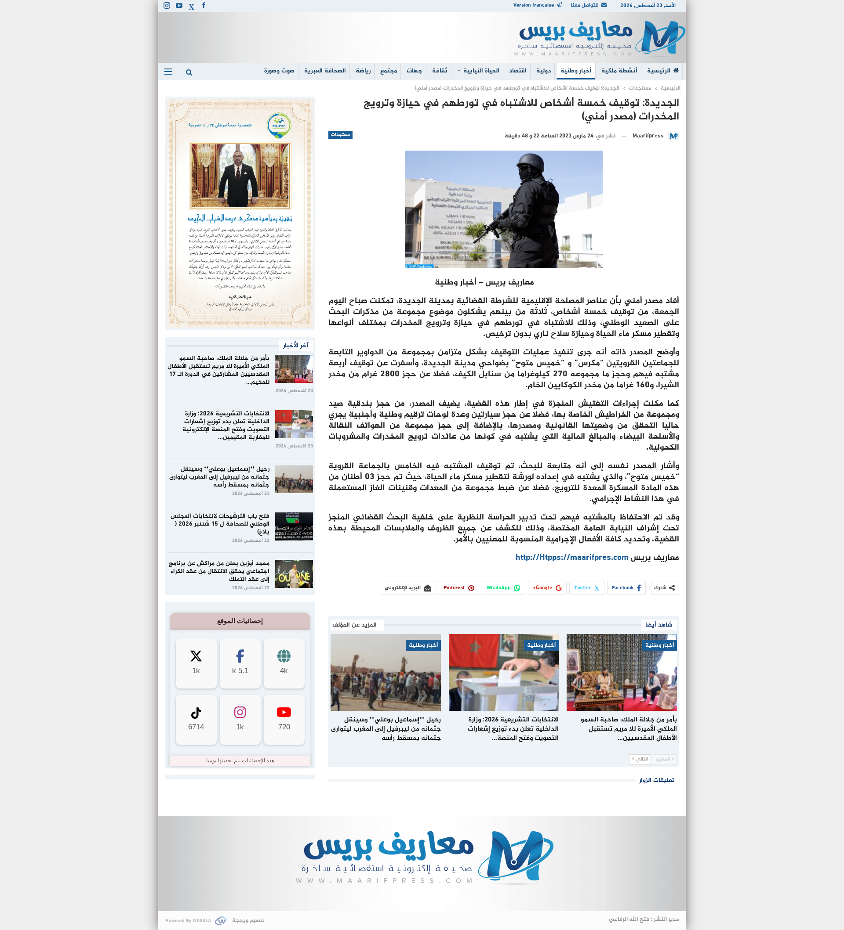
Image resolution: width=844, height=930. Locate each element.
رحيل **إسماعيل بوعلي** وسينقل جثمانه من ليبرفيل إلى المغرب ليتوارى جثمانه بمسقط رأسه (219, 477)
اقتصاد (518, 71)
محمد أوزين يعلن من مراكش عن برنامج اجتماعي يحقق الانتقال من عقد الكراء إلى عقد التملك (219, 571)
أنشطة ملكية (619, 71)
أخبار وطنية (576, 71)
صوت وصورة (279, 71)
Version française (533, 5)
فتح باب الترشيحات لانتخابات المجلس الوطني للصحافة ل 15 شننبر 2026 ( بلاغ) (220, 524)
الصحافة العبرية (325, 71)
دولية (543, 71)
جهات (414, 71)
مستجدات (340, 134)
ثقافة (439, 71)
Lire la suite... (422, 897)
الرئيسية (658, 71)
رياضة (363, 71)
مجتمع (388, 71)
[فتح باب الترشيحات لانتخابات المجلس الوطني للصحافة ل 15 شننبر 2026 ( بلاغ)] (294, 526)
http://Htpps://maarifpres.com (572, 558)
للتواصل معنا (585, 5)
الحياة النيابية (481, 71)
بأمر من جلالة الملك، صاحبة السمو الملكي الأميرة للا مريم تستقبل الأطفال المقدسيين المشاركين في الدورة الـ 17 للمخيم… (218, 370)
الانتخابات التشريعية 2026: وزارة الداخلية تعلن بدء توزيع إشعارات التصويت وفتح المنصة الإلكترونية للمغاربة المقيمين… (225, 426)
